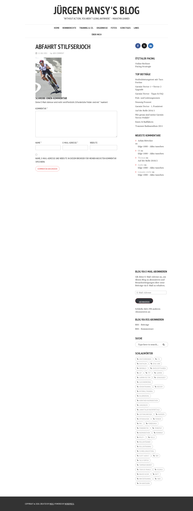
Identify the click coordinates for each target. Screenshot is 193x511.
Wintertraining (145, 479)
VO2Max (160, 469)
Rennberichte (69, 27)
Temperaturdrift (145, 465)
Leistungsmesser (145, 414)
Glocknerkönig (145, 382)
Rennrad (159, 433)
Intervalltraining (146, 391)
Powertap (158, 428)
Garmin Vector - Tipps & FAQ (149, 93)
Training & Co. (86, 27)
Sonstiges (125, 27)
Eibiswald (142, 368)
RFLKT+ (141, 437)
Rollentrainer (144, 442)
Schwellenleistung (146, 451)
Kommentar (41, 108)
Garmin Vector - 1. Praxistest (149, 106)
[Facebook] (137, 45)
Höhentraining (145, 387)
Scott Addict (144, 456)
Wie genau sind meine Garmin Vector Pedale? (149, 116)
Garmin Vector (144, 377)
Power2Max (152, 423)
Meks (52, 503)
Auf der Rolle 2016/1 (145, 110)
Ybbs (159, 479)
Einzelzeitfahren (159, 368)
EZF (140, 373)
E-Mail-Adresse (70, 142)
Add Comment (58, 53)
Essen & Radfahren (144, 121)
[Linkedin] (150, 45)
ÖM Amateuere (144, 483)
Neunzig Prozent (143, 102)
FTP (149, 373)
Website (93, 142)
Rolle (152, 437)
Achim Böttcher (145, 140)
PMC (140, 423)
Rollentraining (145, 446)
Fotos (114, 27)
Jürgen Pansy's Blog (96, 10)
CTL (158, 359)
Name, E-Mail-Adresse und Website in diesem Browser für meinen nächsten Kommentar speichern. (75, 160)
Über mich (96, 34)
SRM (156, 456)
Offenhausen (144, 419)
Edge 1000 (156, 364)
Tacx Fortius (144, 460)
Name (38, 142)
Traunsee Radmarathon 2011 (149, 126)
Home (56, 27)
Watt (157, 474)
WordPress (69, 503)
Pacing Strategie (143, 66)
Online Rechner (142, 63)
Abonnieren (144, 301)
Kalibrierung (144, 396)
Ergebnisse (102, 27)
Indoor (160, 387)
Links (136, 27)
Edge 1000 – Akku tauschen (151, 146)
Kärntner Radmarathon (148, 400)
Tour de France (145, 469)
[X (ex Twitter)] (144, 45)
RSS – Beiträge (142, 324)
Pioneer (158, 419)
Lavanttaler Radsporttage (149, 410)
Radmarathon (144, 433)
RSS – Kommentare (144, 328)
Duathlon (143, 364)
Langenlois (143, 405)
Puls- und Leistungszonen (147, 97)
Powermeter (143, 428)
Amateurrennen (145, 359)
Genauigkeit (161, 377)
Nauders (161, 414)
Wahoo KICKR (144, 474)
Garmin (159, 373)
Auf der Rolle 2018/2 (148, 160)
